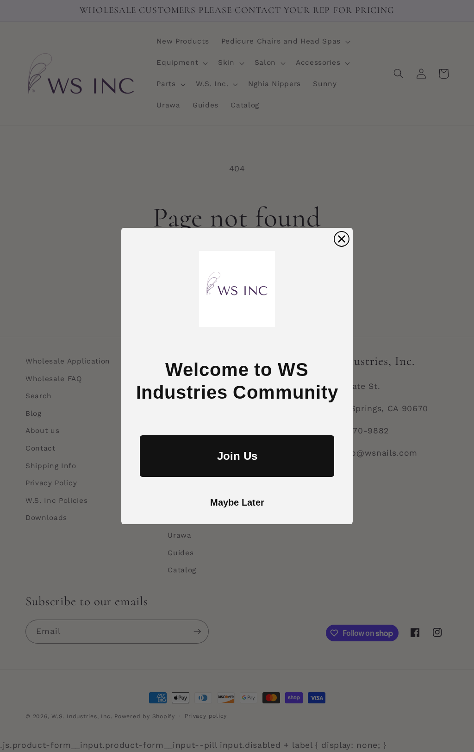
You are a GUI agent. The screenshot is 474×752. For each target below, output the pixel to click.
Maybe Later (237, 502)
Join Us (237, 456)
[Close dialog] (341, 239)
